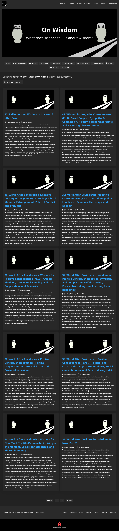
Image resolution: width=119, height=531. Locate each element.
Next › (69, 500)
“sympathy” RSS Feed (13, 82)
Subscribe (113, 4)
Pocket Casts (69, 63)
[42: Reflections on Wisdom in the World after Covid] (31, 99)
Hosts (79, 4)
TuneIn (66, 67)
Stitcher (55, 67)
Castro (45, 63)
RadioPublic (84, 63)
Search (104, 4)
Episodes (71, 4)
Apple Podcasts (20, 63)
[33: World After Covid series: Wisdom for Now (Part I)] (88, 424)
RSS (9, 63)
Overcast (56, 63)
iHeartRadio (98, 63)
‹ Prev (49, 500)
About (62, 4)
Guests (87, 4)
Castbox (34, 63)
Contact (95, 4)
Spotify (110, 63)
